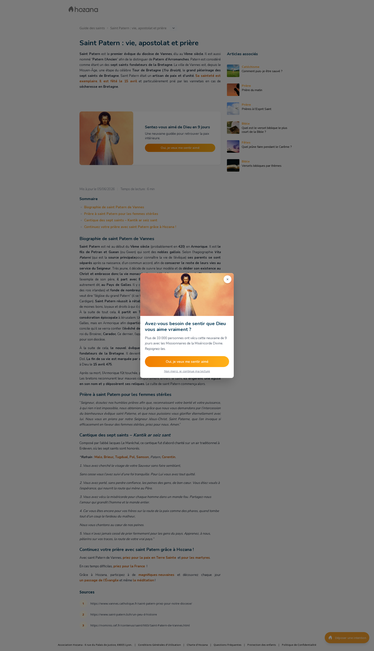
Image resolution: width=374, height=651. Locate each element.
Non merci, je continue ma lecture (187, 371)
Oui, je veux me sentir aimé (187, 361)
